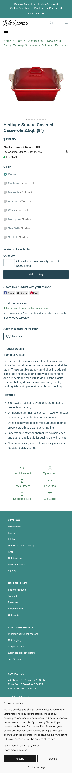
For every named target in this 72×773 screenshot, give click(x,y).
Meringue (20, 219)
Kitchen (12, 539)
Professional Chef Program (23, 633)
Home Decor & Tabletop (21, 545)
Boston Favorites (17, 564)
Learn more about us (15, 749)
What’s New (14, 526)
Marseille (20, 192)
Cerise (12, 174)
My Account (50, 473)
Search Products (22, 473)
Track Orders (22, 485)
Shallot (18, 237)
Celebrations (35, 40)
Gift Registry (15, 640)
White (18, 210)
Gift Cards (50, 498)
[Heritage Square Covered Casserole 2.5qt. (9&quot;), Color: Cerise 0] (36, 84)
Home (7, 40)
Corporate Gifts (16, 646)
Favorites (50, 485)
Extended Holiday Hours (21, 652)
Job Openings (15, 659)
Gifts (10, 551)
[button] (17, 23)
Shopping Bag (22, 498)
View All (12, 570)
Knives (11, 532)
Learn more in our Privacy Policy (22, 745)
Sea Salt (19, 228)
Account (12, 596)
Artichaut (20, 201)
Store (19, 40)
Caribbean (21, 183)
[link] (36, 13)
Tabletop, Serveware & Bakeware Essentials (40, 45)
